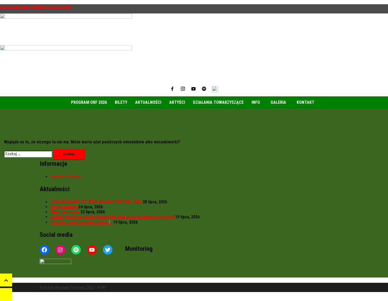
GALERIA (278, 102)
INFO (256, 102)
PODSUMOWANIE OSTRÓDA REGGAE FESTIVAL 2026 (96, 201)
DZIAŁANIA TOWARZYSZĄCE (218, 102)
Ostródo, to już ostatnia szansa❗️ (81, 222)
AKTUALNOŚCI (148, 102)
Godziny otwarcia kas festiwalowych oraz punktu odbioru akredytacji (112, 216)
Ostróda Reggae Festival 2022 (67, 287)
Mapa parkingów (64, 211)
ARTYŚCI (177, 102)
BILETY (121, 102)
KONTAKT (305, 102)
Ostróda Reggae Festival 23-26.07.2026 (35, 6)
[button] (257, 102)
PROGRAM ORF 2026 (89, 102)
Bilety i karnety (63, 206)
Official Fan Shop (65, 176)
